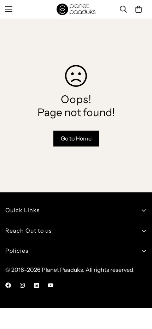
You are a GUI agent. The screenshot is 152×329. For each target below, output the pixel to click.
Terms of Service (26, 300)
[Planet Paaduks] (76, 9)
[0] (138, 9)
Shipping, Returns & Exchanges (46, 264)
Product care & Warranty (37, 276)
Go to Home (76, 138)
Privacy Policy (23, 288)
